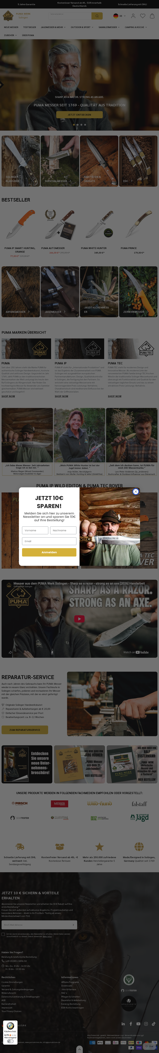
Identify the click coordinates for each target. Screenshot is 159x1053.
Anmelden (49, 552)
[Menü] (16, 1022)
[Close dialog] (136, 491)
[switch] (10, 1041)
